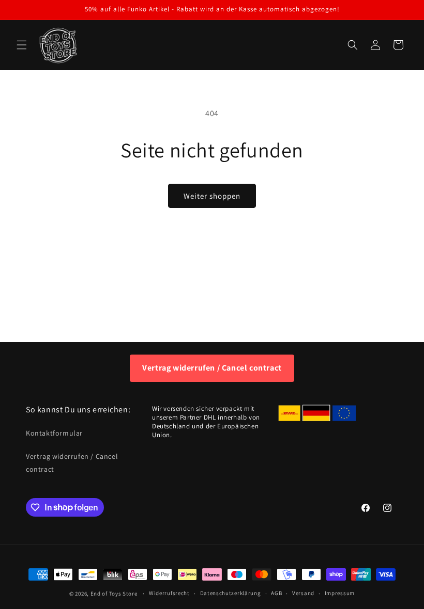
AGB (276, 593)
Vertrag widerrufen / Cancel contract (212, 367)
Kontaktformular (54, 433)
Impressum (340, 593)
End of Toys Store (114, 593)
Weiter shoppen (212, 196)
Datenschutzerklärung (230, 593)
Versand (303, 593)
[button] (21, 45)
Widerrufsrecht (169, 593)
